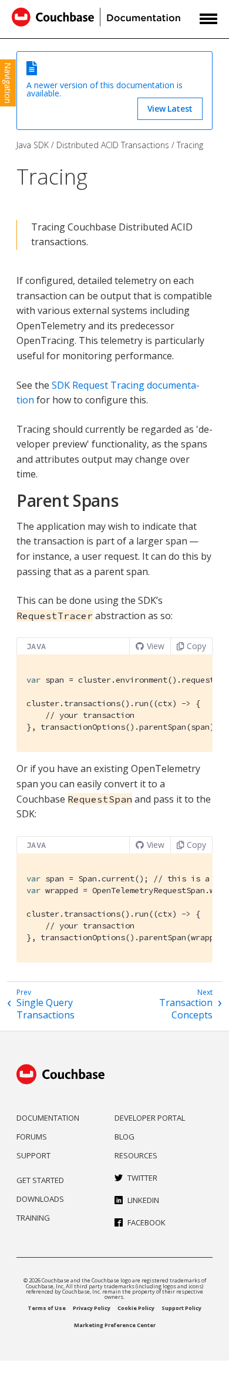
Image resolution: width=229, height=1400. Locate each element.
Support (33, 1155)
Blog (124, 1136)
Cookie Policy (135, 1308)
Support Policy (181, 1308)
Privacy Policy (91, 1308)
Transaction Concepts (186, 1009)
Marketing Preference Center (115, 1325)
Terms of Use (47, 1308)
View (155, 645)
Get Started (40, 1180)
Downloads (40, 1199)
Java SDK (32, 145)
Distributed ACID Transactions (112, 145)
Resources (135, 1155)
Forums (31, 1136)
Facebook (146, 1222)
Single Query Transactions (45, 1009)
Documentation (47, 1117)
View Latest (170, 108)
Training (33, 1217)
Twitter (142, 1177)
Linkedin (143, 1200)
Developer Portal (149, 1117)
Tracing (190, 145)
